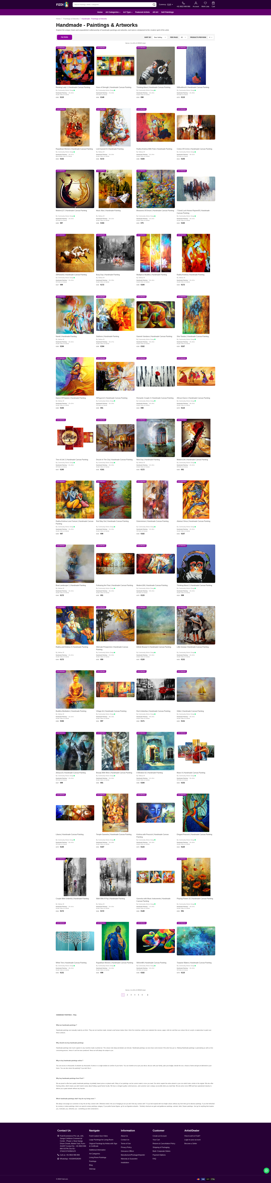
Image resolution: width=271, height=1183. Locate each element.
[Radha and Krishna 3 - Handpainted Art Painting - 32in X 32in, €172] (75, 625)
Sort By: (147, 37)
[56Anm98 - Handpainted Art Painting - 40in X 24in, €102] (155, 941)
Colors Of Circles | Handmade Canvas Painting (194, 149)
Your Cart (156, 1140)
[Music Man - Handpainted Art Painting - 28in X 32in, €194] (115, 189)
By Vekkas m (100, 152)
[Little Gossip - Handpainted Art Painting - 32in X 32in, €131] (196, 625)
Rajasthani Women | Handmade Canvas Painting (74, 149)
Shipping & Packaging (161, 1147)
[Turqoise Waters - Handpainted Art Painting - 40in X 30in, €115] (196, 941)
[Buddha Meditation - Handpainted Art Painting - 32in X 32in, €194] (75, 689)
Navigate (94, 1130)
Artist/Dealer (191, 1130)
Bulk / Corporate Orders (161, 1151)
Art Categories (112, 12)
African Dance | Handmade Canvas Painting (193, 398)
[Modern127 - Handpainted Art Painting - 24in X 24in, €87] (75, 189)
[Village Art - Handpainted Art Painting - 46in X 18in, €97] (115, 689)
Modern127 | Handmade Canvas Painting (71, 210)
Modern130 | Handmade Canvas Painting (192, 460)
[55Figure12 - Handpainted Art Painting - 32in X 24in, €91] (115, 376)
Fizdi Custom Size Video (98, 1136)
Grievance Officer (127, 1151)
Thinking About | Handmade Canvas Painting (153, 87)
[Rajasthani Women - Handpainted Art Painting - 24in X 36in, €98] (115, 941)
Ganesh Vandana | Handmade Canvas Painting (154, 336)
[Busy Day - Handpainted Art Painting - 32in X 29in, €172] (115, 253)
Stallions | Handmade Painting (107, 336)
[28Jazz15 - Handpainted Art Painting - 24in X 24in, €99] (75, 751)
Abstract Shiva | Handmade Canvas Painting (193, 521)
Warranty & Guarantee (129, 1159)
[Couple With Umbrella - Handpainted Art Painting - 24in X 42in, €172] (75, 877)
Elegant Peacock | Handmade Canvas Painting (194, 834)
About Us (124, 1136)
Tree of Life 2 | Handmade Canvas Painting (72, 460)
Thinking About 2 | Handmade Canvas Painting (194, 585)
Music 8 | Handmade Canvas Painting (191, 773)
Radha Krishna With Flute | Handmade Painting (154, 149)
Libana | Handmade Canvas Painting (70, 834)
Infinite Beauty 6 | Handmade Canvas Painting (153, 647)
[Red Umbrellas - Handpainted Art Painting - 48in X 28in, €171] (155, 689)
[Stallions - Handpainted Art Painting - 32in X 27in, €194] (115, 315)
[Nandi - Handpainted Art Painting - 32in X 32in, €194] (75, 315)
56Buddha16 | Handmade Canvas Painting (193, 87)
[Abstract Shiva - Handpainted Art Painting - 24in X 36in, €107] (196, 499)
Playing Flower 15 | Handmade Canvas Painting (195, 898)
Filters (64, 37)
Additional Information (97, 1150)
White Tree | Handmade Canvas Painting (71, 963)
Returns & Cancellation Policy (164, 1143)
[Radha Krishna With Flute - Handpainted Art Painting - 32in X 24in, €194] (155, 127)
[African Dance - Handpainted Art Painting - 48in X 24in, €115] (196, 376)
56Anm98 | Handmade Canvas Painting (151, 963)
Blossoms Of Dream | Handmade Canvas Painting (155, 210)
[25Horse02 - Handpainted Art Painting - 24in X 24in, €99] (75, 253)
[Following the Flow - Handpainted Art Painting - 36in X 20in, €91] (115, 564)
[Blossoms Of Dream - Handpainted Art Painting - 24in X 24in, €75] (155, 189)
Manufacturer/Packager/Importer (133, 1155)
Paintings (92, 1161)
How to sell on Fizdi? (192, 1136)
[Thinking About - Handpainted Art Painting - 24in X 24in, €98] (155, 65)
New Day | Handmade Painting (148, 460)
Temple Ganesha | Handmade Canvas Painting (113, 834)
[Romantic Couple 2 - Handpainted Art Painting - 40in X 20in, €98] (155, 376)
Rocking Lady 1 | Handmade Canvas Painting (73, 87)
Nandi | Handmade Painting (66, 336)
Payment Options (159, 1155)
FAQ (154, 1159)
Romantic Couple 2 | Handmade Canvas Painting (155, 398)
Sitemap (92, 1169)
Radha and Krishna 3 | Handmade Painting (72, 647)
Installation (125, 1162)
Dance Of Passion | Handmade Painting (71, 398)
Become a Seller (190, 1143)
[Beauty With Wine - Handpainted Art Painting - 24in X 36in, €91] (115, 751)
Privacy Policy (126, 1147)
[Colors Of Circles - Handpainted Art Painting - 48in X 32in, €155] (196, 127)
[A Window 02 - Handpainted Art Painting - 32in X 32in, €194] (155, 751)
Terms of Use (126, 1143)
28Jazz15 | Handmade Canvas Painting (71, 773)
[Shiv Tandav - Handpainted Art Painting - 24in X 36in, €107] (196, 315)
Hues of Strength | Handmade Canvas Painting (113, 87)
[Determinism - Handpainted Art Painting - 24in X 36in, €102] (155, 499)
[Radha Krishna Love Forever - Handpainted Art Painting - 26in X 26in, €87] (75, 499)
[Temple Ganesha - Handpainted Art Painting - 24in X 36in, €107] (115, 813)
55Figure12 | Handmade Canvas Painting (111, 398)
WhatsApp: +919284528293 (70, 1159)
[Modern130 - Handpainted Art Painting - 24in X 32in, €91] (196, 438)
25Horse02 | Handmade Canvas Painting (71, 275)
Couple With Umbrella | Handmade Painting (72, 898)
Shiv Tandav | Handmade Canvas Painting (193, 336)
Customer (158, 1130)
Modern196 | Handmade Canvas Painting (152, 585)
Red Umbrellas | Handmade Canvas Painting (153, 711)
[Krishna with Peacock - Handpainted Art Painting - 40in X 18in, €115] (155, 813)
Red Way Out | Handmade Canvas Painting (112, 521)
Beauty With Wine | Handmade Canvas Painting (114, 773)
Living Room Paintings (97, 1157)
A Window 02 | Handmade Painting (149, 773)
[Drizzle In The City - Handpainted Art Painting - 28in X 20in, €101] (115, 438)
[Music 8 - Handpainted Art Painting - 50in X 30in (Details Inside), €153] (196, 751)
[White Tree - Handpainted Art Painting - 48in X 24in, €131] (75, 941)
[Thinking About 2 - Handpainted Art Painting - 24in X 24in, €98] (196, 564)
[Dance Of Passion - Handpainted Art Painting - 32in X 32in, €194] (75, 376)
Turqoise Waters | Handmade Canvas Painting (194, 963)
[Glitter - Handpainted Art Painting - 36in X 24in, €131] (196, 689)
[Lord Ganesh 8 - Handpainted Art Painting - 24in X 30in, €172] (115, 127)
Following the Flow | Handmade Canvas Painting (114, 585)
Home (100, 12)
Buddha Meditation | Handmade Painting (71, 711)
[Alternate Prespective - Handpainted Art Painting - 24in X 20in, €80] (115, 625)
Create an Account (160, 1136)
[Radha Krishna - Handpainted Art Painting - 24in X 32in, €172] (196, 253)
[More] (119, 12)
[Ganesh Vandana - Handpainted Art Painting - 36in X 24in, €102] (155, 315)
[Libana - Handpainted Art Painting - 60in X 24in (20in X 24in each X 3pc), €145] (75, 813)
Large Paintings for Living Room (101, 1140)
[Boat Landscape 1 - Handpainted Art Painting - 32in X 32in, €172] (75, 564)
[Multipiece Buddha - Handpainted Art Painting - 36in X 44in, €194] (155, 253)
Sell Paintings (167, 12)
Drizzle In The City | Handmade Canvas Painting (114, 460)
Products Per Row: (198, 37)
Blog (91, 1165)
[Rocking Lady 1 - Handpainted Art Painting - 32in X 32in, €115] (75, 65)
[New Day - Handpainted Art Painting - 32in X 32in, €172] (155, 438)
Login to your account (192, 1140)
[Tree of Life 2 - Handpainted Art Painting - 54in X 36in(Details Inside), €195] (75, 438)
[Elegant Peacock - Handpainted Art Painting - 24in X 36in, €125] (196, 813)
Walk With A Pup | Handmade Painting (110, 898)
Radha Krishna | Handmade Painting (190, 275)
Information (128, 1130)
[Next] (147, 995)
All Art (155, 12)
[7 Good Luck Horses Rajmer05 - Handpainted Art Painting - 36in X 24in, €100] (196, 189)
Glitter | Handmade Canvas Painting (190, 711)
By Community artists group (64, 90)
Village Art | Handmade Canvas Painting (111, 711)
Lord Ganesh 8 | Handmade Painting (110, 149)
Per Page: (174, 37)
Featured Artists (142, 12)
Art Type (127, 12)
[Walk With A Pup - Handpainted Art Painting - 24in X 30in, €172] (115, 877)
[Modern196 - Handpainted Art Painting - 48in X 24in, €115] (155, 564)
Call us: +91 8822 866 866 (70, 1155)
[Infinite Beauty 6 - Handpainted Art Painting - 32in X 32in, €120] (155, 625)
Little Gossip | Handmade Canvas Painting (193, 647)
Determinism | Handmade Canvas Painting (152, 521)
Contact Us (125, 1140)
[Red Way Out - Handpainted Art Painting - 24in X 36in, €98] (115, 499)
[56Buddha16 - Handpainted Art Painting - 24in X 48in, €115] (196, 65)
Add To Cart (73, 103)
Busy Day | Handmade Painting (108, 275)
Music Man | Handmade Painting (108, 210)
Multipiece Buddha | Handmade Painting (151, 275)
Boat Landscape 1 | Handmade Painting (71, 585)
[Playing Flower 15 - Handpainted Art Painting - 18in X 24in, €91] (196, 877)
